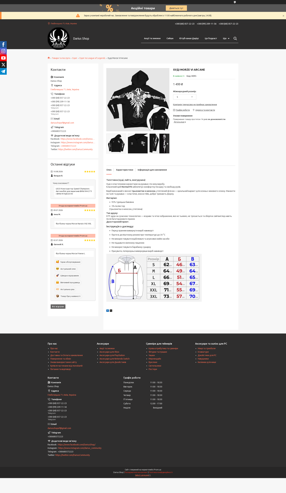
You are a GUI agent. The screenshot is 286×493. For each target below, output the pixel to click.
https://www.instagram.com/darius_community (82, 142)
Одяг (74, 58)
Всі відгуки (58, 306)
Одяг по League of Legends (92, 58)
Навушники (203, 359)
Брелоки (153, 362)
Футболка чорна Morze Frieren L (70, 253)
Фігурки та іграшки (158, 352)
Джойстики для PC (207, 355)
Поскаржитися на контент (136, 472)
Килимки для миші (207, 362)
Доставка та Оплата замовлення (66, 355)
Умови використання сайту (63, 362)
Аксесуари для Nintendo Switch (115, 359)
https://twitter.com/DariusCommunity (75, 149)
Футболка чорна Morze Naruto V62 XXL (73, 224)
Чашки (152, 355)
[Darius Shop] (58, 38)
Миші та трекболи (207, 348)
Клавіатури (203, 352)
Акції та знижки (152, 38)
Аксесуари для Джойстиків (113, 362)
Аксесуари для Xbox (109, 352)
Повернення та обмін (60, 359)
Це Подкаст (211, 38)
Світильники (155, 366)
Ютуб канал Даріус (189, 38)
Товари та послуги (61, 58)
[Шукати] (234, 38)
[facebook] (107, 311)
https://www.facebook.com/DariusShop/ (79, 139)
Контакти (55, 352)
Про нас (54, 348)
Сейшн (170, 38)
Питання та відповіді (60, 369)
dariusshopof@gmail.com (62, 123)
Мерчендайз (155, 359)
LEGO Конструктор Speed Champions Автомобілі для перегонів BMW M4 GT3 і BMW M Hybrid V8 (74, 191)
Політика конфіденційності (161, 472)
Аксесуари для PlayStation (112, 355)
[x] (111, 311)
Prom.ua (157, 470)
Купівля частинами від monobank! (66, 366)
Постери (153, 369)
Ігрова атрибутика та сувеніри (163, 348)
